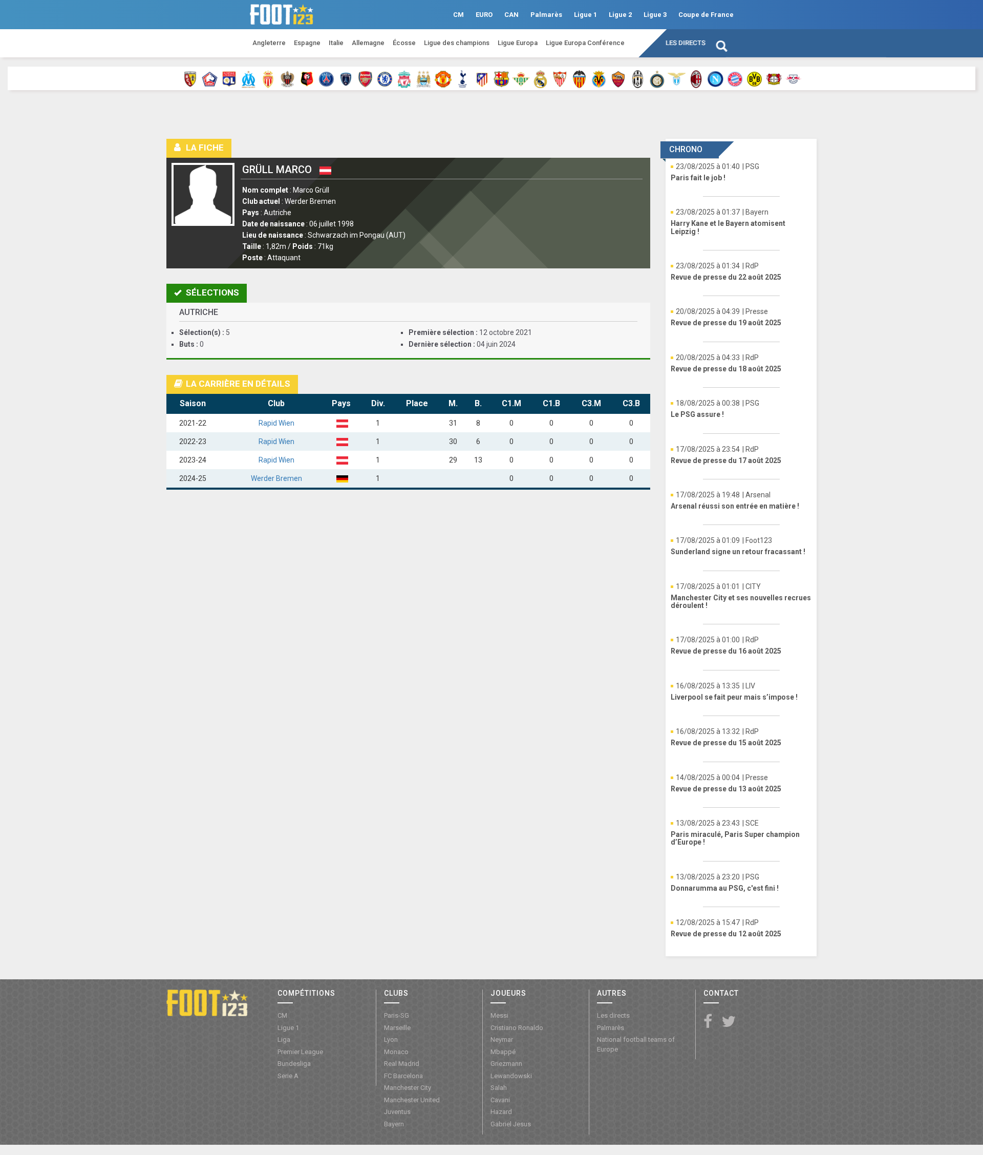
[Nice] (287, 78)
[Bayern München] (735, 78)
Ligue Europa (518, 43)
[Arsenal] (365, 78)
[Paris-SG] (326, 78)
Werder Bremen (276, 478)
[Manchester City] (424, 78)
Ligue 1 (585, 14)
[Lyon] (229, 78)
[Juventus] (638, 78)
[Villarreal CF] (599, 78)
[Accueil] (207, 1002)
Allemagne (368, 43)
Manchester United (412, 1100)
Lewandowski (511, 1076)
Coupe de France (706, 14)
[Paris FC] (346, 78)
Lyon (391, 1039)
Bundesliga (294, 1063)
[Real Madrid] (540, 78)
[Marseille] (249, 78)
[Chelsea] (385, 78)
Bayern (394, 1124)
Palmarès (546, 14)
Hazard (501, 1112)
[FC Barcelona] (501, 78)
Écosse (404, 43)
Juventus (397, 1112)
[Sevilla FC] (560, 78)
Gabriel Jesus (510, 1124)
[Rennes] (307, 78)
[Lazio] (677, 78)
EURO (484, 14)
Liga (283, 1039)
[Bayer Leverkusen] (774, 78)
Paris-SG (396, 1015)
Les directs (686, 43)
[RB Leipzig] (793, 78)
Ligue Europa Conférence (585, 43)
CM (458, 14)
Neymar (501, 1039)
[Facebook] (707, 1022)
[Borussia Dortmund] (754, 78)
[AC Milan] (696, 78)
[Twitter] (728, 1022)
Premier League (300, 1052)
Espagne (307, 43)
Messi (499, 1015)
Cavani (500, 1100)
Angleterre (269, 43)
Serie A (287, 1076)
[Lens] (190, 78)
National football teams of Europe (636, 1044)
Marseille (397, 1028)
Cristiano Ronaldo (516, 1028)
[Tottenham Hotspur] (463, 78)
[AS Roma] (618, 78)
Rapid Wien (276, 423)
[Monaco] (268, 78)
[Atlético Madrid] (482, 78)
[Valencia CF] (579, 78)
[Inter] (657, 78)
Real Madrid (401, 1063)
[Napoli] (715, 78)
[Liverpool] (404, 78)
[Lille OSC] (210, 78)
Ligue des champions (456, 43)
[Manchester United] (443, 78)
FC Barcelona (403, 1076)
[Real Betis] (521, 78)
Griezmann (506, 1063)
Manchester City (407, 1087)
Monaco (396, 1052)
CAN (511, 14)
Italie (336, 43)
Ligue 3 (655, 14)
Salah (498, 1087)
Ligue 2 (620, 14)
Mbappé (503, 1052)
